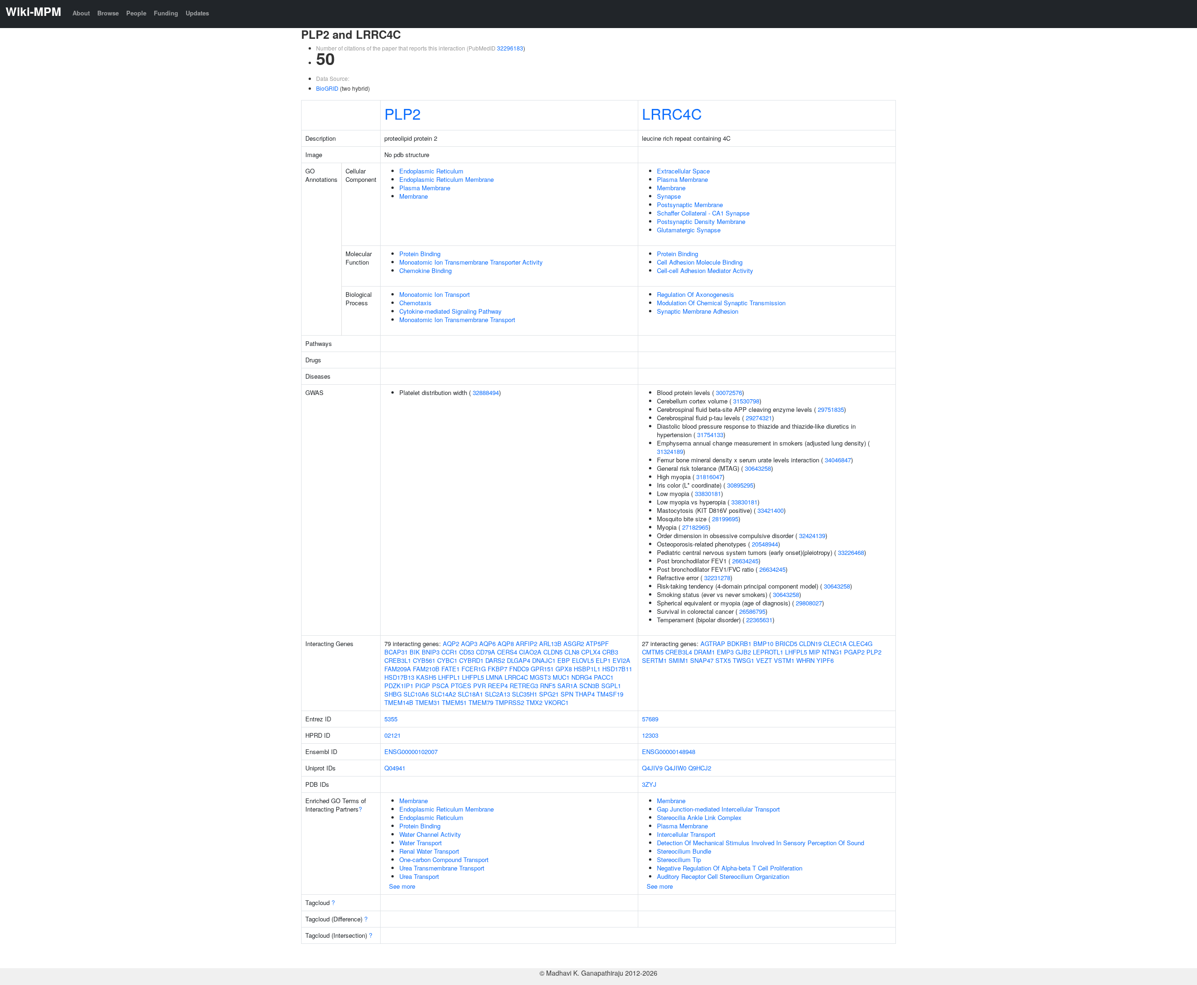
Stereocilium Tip (679, 859)
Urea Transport (419, 876)
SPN (567, 694)
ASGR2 (573, 643)
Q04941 (394, 767)
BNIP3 (431, 651)
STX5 (723, 660)
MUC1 (561, 677)
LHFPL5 (473, 677)
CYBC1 (447, 660)
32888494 (486, 392)
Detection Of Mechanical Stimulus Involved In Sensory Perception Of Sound (760, 842)
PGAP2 (854, 651)
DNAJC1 (543, 660)
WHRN (805, 660)
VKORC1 (556, 702)
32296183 (510, 48)
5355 (390, 718)
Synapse (669, 196)
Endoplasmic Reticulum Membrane (446, 179)
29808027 (809, 602)
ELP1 (603, 660)
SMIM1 (678, 660)
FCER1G (473, 668)
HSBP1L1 (587, 668)
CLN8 (571, 651)
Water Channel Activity (430, 834)
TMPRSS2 (509, 702)
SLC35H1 (524, 694)
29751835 (831, 409)
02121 (392, 735)
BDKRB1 (739, 643)
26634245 (745, 560)
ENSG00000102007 (411, 751)
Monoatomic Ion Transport (434, 294)
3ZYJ (649, 784)
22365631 (759, 619)
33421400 (770, 510)
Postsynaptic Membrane (690, 204)
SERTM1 (654, 660)
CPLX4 (590, 651)
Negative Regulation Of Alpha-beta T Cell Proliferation (729, 867)
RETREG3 (524, 685)
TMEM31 (427, 702)
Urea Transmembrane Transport (441, 867)
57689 (650, 718)
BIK (415, 651)
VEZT (764, 660)
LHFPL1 (449, 677)
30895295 (740, 485)
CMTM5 (652, 651)
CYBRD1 (471, 660)
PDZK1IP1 (398, 685)
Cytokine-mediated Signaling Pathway (450, 311)
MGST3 (540, 677)
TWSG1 (743, 660)
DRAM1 (704, 651)
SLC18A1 (470, 694)
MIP (814, 651)
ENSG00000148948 (668, 751)
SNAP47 (702, 660)
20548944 (765, 543)
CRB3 (610, 651)
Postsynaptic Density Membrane (701, 221)
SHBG (393, 694)
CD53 (466, 651)
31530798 (746, 400)
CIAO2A (530, 651)
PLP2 (402, 113)
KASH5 (426, 677)
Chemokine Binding (425, 270)
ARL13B (550, 643)
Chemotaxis (415, 302)
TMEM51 (454, 702)
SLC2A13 (497, 694)
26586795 (752, 611)
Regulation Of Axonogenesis (695, 294)
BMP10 (763, 643)
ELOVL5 (583, 660)
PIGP (422, 685)
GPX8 (563, 668)
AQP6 (487, 643)
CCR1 (449, 651)
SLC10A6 (416, 694)
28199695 (725, 518)
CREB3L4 (678, 651)
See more (402, 886)
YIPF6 (825, 660)
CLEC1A (835, 643)
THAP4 (585, 694)
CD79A (485, 651)
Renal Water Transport (429, 851)
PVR (479, 685)
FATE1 (450, 668)
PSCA (440, 685)
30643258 (758, 468)
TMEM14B (398, 702)
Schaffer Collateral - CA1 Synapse (703, 213)
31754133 (710, 434)
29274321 (759, 417)
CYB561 (424, 660)
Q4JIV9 (652, 767)
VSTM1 (784, 660)
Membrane (413, 196)
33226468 (851, 552)
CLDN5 (552, 651)
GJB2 (743, 651)
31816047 (709, 476)
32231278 (717, 577)
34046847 (838, 459)
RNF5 (547, 685)
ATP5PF (597, 643)
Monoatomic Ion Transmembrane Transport (457, 319)
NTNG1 (832, 651)
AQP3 (469, 643)
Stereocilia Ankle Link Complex (699, 817)
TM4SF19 (610, 694)
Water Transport (420, 842)
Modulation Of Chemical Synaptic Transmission (721, 302)
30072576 (729, 392)
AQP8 (506, 643)
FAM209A (397, 668)
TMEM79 (481, 702)
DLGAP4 (518, 660)
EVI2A (621, 660)
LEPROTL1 (768, 651)
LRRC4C (672, 113)
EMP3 (725, 651)
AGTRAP (712, 643)
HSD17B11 (617, 668)
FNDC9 (519, 668)
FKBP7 (497, 668)
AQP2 (451, 643)
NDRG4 (581, 677)
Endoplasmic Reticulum (431, 170)
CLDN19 (810, 643)
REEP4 (498, 685)
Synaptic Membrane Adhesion (697, 311)
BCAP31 (396, 651)
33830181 (708, 493)
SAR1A (567, 685)
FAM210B (426, 668)
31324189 (670, 451)
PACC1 (603, 677)
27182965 (695, 527)
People (136, 12)
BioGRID (327, 88)
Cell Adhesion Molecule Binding (700, 262)
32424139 (812, 535)
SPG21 (549, 694)
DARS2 (495, 660)
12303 (650, 735)
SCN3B (589, 685)
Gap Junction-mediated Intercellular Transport (718, 809)
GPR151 (542, 668)
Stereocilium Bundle (684, 851)
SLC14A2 (443, 694)
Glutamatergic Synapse (689, 229)
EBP (563, 660)
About (81, 12)
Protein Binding (419, 253)
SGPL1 (611, 685)
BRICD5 (786, 643)
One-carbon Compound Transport (444, 859)
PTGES (461, 685)
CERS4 (507, 651)
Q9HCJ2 (699, 767)
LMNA (494, 677)
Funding (166, 12)
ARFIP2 (526, 643)
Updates (197, 12)
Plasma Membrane (424, 187)
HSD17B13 (399, 677)
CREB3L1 (397, 660)
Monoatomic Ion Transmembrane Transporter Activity (471, 262)
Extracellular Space (683, 170)
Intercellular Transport (686, 834)
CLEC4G (861, 643)
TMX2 (534, 702)
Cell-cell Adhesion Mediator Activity (705, 270)
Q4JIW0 (675, 767)
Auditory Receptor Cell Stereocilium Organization (723, 876)
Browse (108, 12)
